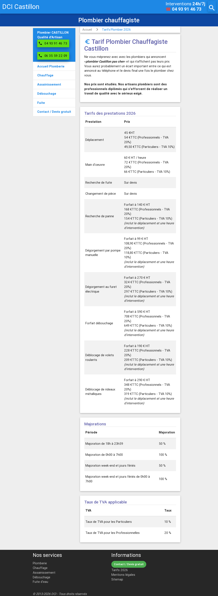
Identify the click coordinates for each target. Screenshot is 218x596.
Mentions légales (123, 575)
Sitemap (117, 579)
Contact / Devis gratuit (129, 564)
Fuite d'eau (40, 582)
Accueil (87, 29)
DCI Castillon (20, 7)
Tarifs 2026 (119, 570)
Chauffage (40, 568)
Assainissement (44, 572)
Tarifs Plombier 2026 (116, 29)
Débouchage (41, 577)
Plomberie (40, 563)
